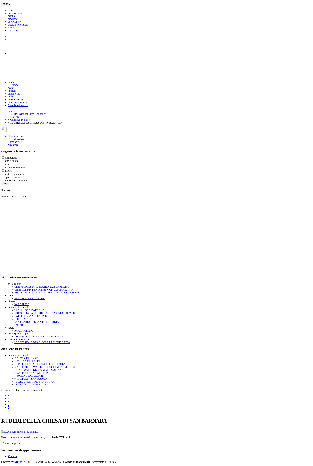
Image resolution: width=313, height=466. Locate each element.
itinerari (12, 90)
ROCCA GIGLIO (23, 330)
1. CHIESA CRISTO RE (27, 361)
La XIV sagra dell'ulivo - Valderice (28, 113)
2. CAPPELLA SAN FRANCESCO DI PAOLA (40, 364)
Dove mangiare (16, 136)
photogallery (14, 21)
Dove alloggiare (16, 139)
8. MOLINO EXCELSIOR (28, 375)
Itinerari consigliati (17, 102)
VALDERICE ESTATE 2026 (29, 298)
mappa (11, 15)
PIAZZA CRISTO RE (26, 358)
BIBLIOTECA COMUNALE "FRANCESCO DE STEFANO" (47, 292)
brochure (12, 82)
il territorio (13, 84)
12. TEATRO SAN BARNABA (31, 384)
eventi (11, 87)
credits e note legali (18, 24)
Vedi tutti (19, 324)
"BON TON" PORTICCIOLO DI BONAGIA (38, 336)
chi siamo (13, 30)
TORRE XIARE (23, 319)
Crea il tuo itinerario (18, 105)
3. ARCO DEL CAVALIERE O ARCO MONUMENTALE (45, 367)
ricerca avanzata (16, 13)
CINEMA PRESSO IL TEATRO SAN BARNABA (41, 286)
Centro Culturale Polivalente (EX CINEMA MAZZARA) (44, 289)
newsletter (13, 18)
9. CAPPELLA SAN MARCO (30, 378)
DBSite (18, 461)
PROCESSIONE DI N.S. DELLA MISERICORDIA (42, 342)
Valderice (14, 116)
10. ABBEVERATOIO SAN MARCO (34, 381)
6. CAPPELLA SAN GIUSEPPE (31, 372)
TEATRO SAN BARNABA (29, 310)
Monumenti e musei (20, 119)
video (11, 96)
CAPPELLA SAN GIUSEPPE (30, 316)
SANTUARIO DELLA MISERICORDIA (36, 321)
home (11, 10)
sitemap (12, 27)
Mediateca (13, 144)
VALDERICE (21, 304)
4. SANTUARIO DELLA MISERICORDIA (37, 370)
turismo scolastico (17, 99)
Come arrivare (15, 141)
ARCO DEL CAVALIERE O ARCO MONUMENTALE (44, 313)
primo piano (14, 93)
